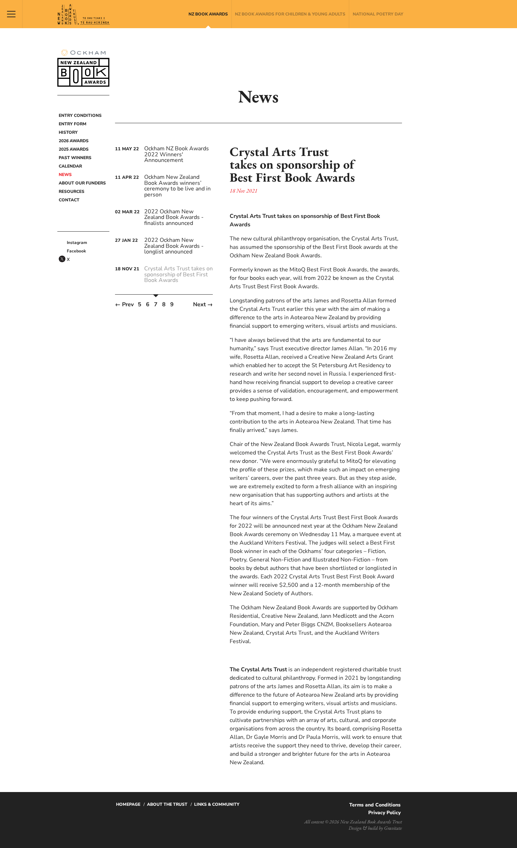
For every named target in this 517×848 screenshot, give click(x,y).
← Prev (124, 304)
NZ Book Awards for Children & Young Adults (290, 14)
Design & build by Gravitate (375, 828)
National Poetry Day (378, 14)
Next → (203, 304)
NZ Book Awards (208, 14)
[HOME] (61, 106)
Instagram (77, 242)
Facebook (76, 251)
